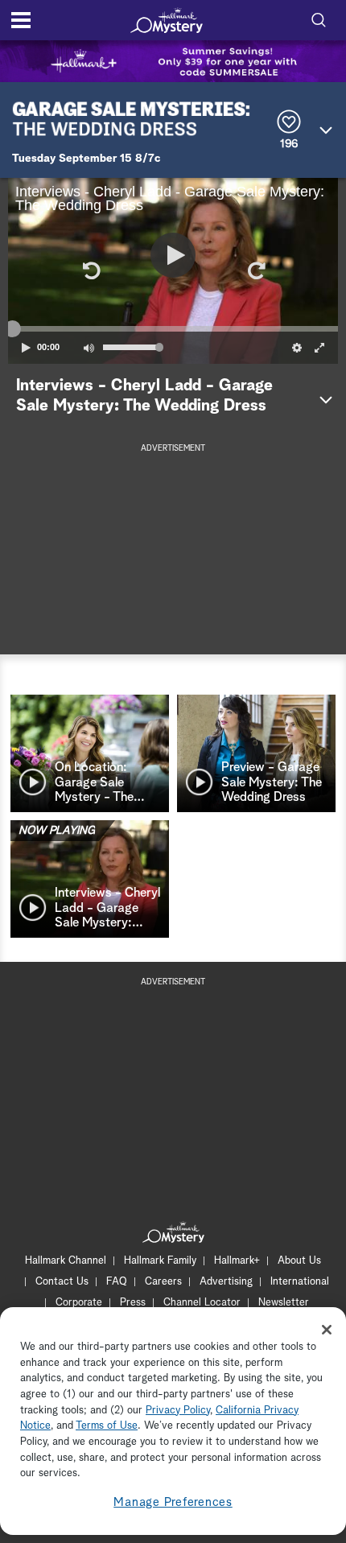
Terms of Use (107, 1426)
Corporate (79, 1303)
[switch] (88, 347)
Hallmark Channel (65, 1261)
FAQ (116, 1282)
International (299, 1282)
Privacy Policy (178, 1410)
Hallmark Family (160, 1261)
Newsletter (283, 1303)
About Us (299, 1261)
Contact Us (62, 1282)
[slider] (173, 328)
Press (133, 1303)
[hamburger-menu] (21, 20)
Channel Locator (202, 1303)
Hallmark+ (237, 1261)
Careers (163, 1282)
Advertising (226, 1282)
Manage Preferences (173, 1502)
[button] (90, 270)
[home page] (166, 20)
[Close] (327, 1330)
